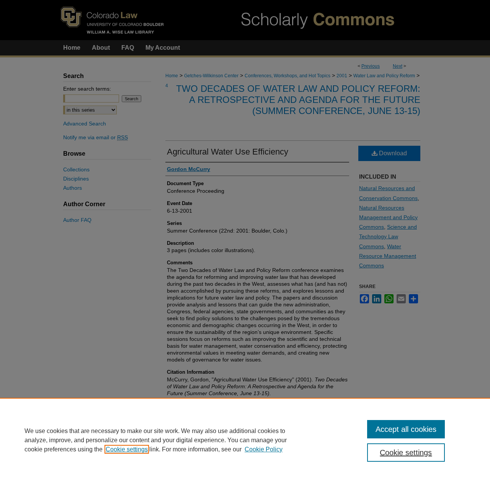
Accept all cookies (406, 429)
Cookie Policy (264, 449)
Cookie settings (127, 449)
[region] (245, 440)
